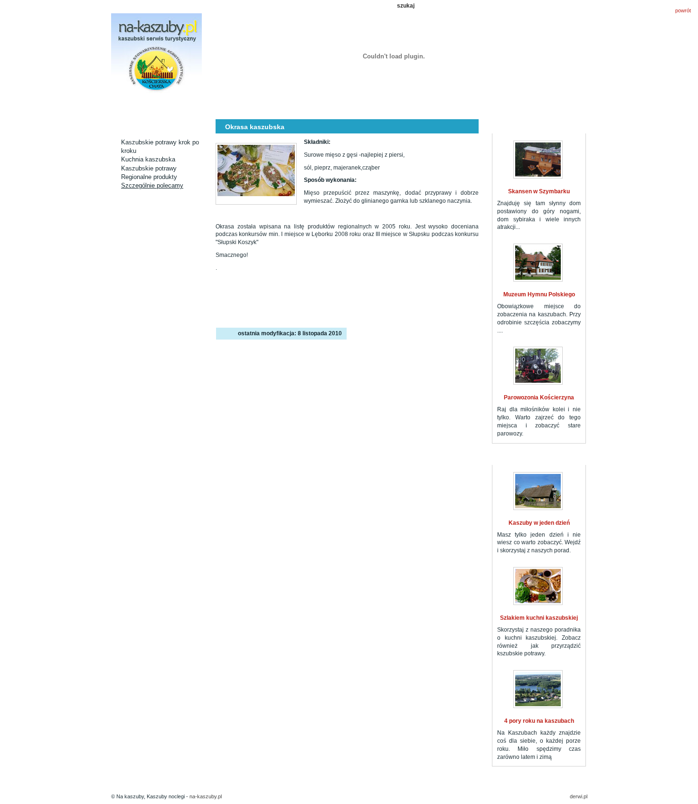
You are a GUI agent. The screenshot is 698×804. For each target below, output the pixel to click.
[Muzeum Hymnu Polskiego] (538, 263)
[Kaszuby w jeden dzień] (538, 491)
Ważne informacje (490, 105)
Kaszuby (374, 105)
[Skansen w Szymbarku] (538, 160)
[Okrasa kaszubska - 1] (256, 174)
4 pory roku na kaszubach (539, 721)
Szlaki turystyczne (315, 105)
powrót (683, 10)
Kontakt (549, 105)
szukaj (406, 5)
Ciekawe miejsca (257, 105)
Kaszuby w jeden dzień (539, 523)
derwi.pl (578, 796)
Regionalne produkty (149, 176)
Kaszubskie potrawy (149, 168)
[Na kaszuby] (156, 54)
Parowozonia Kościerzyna (539, 397)
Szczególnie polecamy (152, 185)
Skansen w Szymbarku (539, 191)
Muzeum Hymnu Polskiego (539, 294)
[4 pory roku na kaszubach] (538, 689)
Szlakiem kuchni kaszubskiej (539, 618)
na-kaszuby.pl (205, 796)
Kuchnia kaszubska (432, 105)
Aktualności (198, 105)
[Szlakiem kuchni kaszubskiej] (538, 586)
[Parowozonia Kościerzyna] (538, 366)
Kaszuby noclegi (140, 105)
